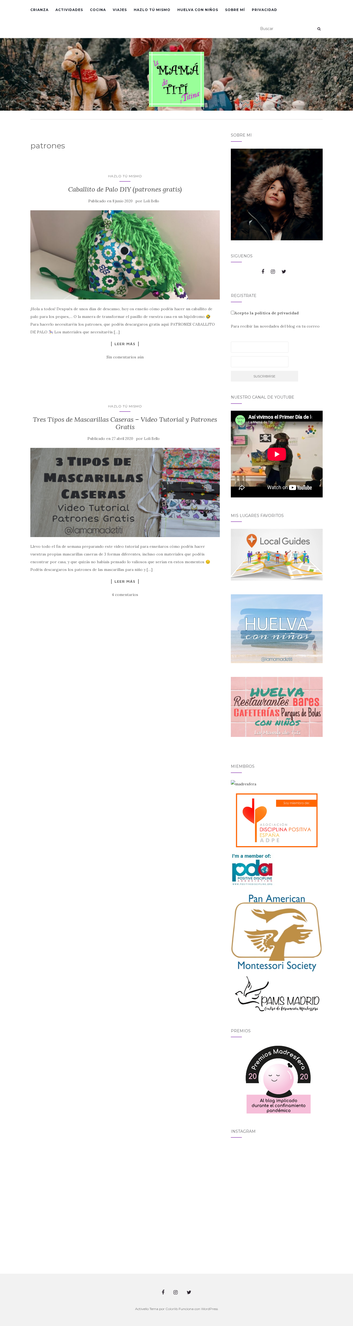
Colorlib (171, 1309)
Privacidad (264, 10)
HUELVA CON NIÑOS (197, 10)
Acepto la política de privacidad (266, 313)
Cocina (98, 10)
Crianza (39, 10)
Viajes (120, 10)
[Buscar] (319, 29)
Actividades (69, 10)
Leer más (124, 344)
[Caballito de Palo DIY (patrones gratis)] (125, 254)
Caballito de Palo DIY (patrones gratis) (125, 189)
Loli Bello (151, 201)
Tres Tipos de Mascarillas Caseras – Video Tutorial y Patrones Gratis (125, 423)
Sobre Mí (235, 10)
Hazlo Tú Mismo (152, 10)
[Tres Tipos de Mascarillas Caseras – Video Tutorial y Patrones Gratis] (125, 492)
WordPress (209, 1309)
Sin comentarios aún (125, 357)
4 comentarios (125, 594)
